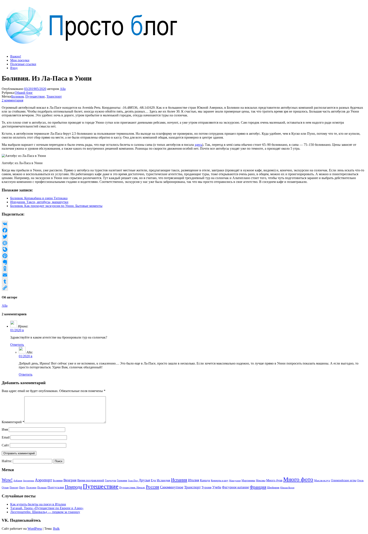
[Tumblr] (184, 281)
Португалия (55, 487)
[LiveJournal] (184, 249)
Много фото (298, 479)
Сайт (5, 445)
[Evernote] (184, 262)
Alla (63, 89)
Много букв (274, 480)
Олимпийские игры (343, 480)
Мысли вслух (322, 480)
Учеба (216, 487)
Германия (122, 480)
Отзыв (5, 487)
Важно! (15, 56)
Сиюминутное (171, 487)
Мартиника (248, 480)
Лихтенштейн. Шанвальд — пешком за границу (45, 512)
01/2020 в (17, 330)
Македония (235, 480)
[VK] (184, 224)
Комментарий (13, 422)
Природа (73, 486)
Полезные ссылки (23, 64)
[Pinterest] (184, 256)
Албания (17, 480)
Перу (22, 487)
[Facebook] (184, 230)
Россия (152, 486)
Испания (179, 479)
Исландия (163, 480)
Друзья (144, 480)
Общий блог (24, 92)
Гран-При (133, 480)
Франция (258, 487)
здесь (198, 144)
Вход (13, 68)
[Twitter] (184, 236)
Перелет (14, 487)
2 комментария (12, 100)
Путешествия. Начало (132, 487)
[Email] (184, 275)
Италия (193, 480)
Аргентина (28, 480)
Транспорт (54, 96)
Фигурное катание (235, 487)
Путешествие (35, 96)
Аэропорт (43, 480)
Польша (42, 487)
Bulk (56, 528)
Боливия (17, 96)
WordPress (34, 528)
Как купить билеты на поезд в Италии (38, 504)
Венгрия (69, 480)
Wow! (7, 479)
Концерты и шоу (219, 480)
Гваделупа (110, 480)
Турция (206, 487)
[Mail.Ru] (184, 243)
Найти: (7, 461)
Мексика (260, 480)
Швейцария (273, 487)
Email (6, 437)
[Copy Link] (184, 288)
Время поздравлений (90, 480)
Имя (5, 429)
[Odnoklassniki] (184, 268)
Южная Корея (287, 487)
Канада (205, 480)
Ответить (17, 344)
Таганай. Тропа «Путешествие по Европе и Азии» (46, 508)
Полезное (31, 487)
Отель (360, 480)
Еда (153, 480)
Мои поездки (19, 60)
